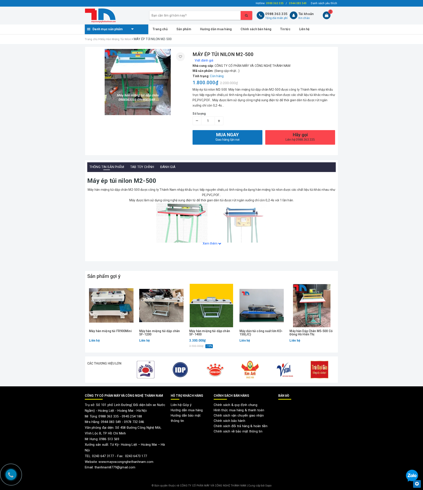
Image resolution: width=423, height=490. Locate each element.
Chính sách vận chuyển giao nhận (239, 415)
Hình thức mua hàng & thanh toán (239, 410)
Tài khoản (306, 14)
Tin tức (285, 29)
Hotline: (270, 3)
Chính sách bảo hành (229, 421)
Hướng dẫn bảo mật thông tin (185, 418)
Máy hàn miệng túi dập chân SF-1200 (159, 332)
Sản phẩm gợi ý (104, 276)
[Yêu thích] (180, 56)
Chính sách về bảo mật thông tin (238, 431)
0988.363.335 (276, 14)
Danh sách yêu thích (324, 3)
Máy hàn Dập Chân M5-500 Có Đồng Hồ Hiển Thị (311, 332)
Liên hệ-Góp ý (181, 405)
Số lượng (199, 113)
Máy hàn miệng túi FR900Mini (110, 331)
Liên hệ (304, 29)
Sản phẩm (183, 29)
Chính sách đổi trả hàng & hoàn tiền (240, 426)
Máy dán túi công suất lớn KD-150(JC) (261, 332)
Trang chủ (160, 29)
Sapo (268, 485)
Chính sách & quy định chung (235, 405)
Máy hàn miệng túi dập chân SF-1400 (209, 332)
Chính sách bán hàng (256, 29)
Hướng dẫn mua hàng (216, 29)
